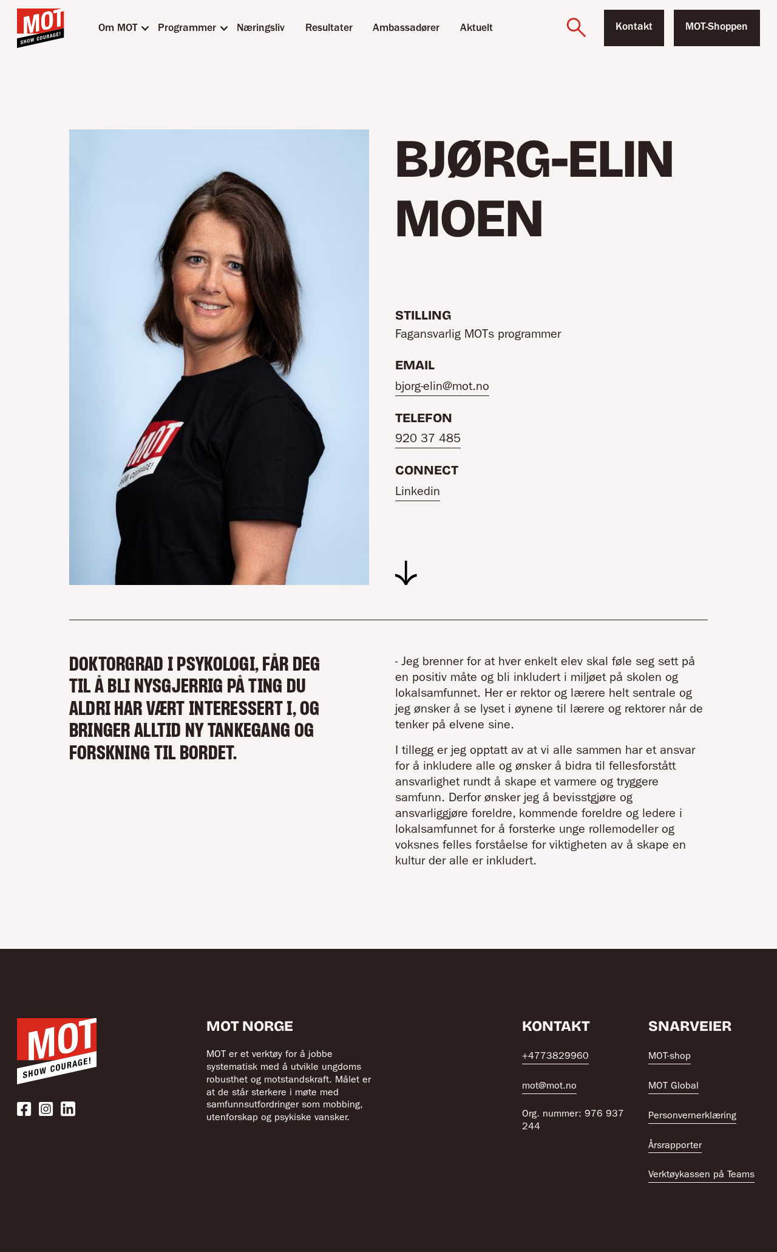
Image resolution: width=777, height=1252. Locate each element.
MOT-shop (669, 1057)
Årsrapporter (675, 1146)
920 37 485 (428, 440)
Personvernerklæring (692, 1116)
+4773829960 (555, 1057)
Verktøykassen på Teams (701, 1175)
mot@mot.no (549, 1087)
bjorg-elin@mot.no (442, 387)
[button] (118, 28)
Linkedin (417, 493)
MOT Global (673, 1087)
